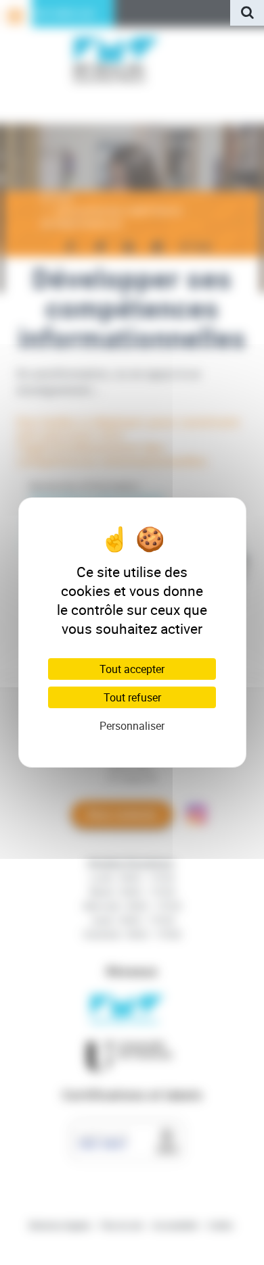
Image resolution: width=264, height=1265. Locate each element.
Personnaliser (132, 725)
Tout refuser (132, 697)
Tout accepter (132, 669)
